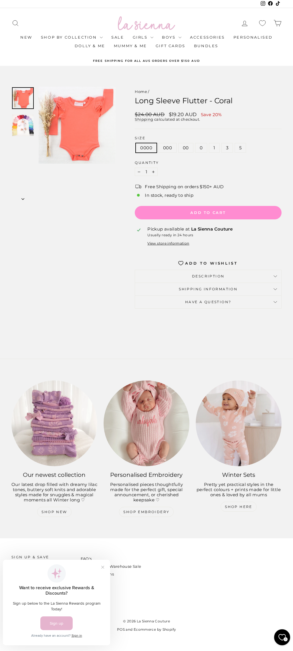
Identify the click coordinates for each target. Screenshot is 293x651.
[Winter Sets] (239, 423)
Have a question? (208, 302)
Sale (117, 37)
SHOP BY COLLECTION (69, 37)
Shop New (54, 512)
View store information (168, 243)
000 (167, 147)
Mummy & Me (130, 45)
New (26, 37)
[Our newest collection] (54, 423)
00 (186, 147)
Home (141, 91)
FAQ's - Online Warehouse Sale (111, 566)
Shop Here (238, 507)
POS (121, 629)
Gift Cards (170, 45)
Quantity (147, 163)
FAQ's (86, 558)
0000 (146, 147)
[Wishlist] (262, 23)
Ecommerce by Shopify (155, 629)
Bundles (206, 45)
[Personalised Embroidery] (146, 423)
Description (208, 276)
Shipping (144, 119)
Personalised (253, 37)
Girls (141, 37)
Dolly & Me (90, 45)
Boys (169, 37)
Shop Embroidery (146, 512)
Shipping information (208, 289)
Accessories (207, 37)
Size (140, 138)
